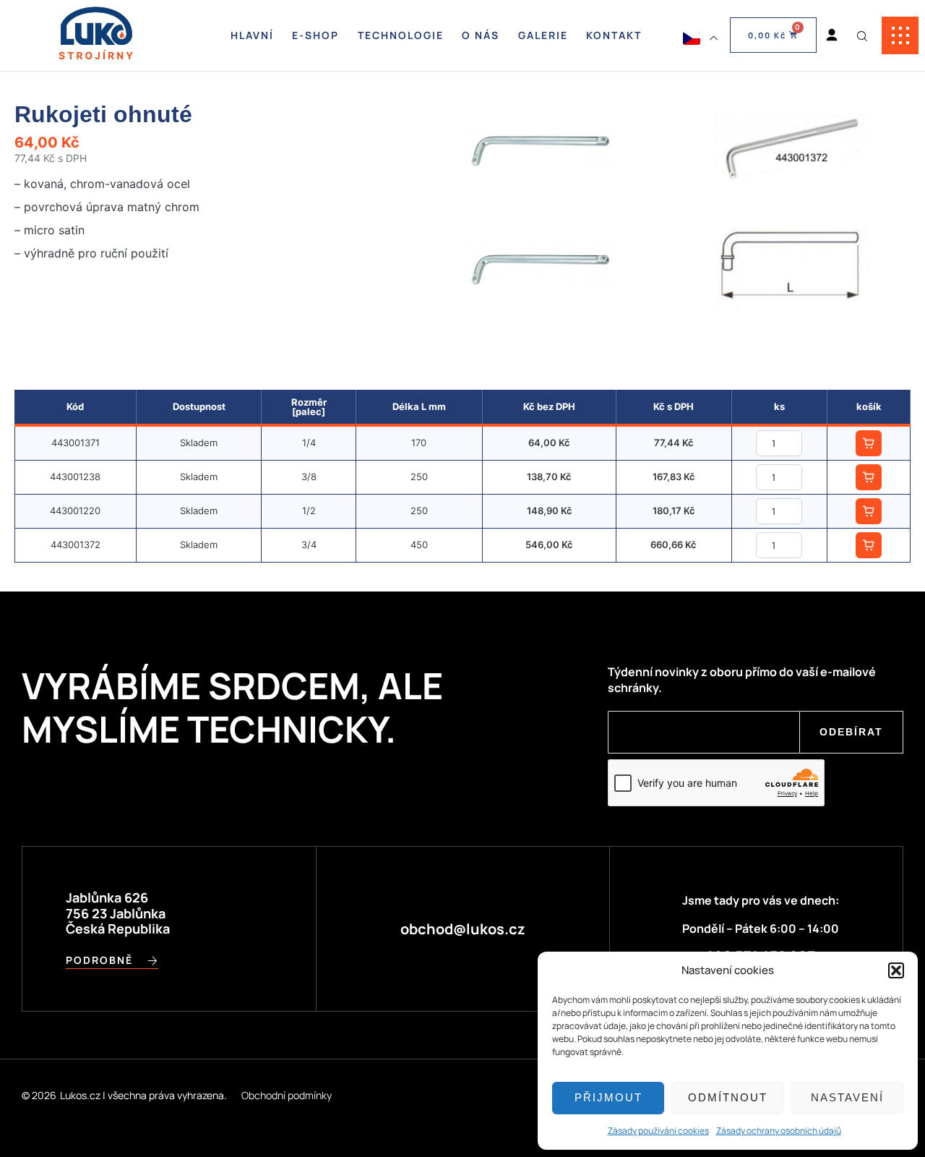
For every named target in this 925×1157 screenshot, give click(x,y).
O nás (480, 35)
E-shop (315, 35)
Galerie (543, 35)
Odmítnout (727, 1097)
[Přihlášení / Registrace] (831, 35)
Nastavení (847, 1097)
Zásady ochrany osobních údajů (778, 1130)
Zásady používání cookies (658, 1130)
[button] (896, 970)
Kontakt (614, 35)
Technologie (401, 35)
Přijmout (608, 1097)
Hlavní (252, 35)
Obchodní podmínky (286, 1095)
